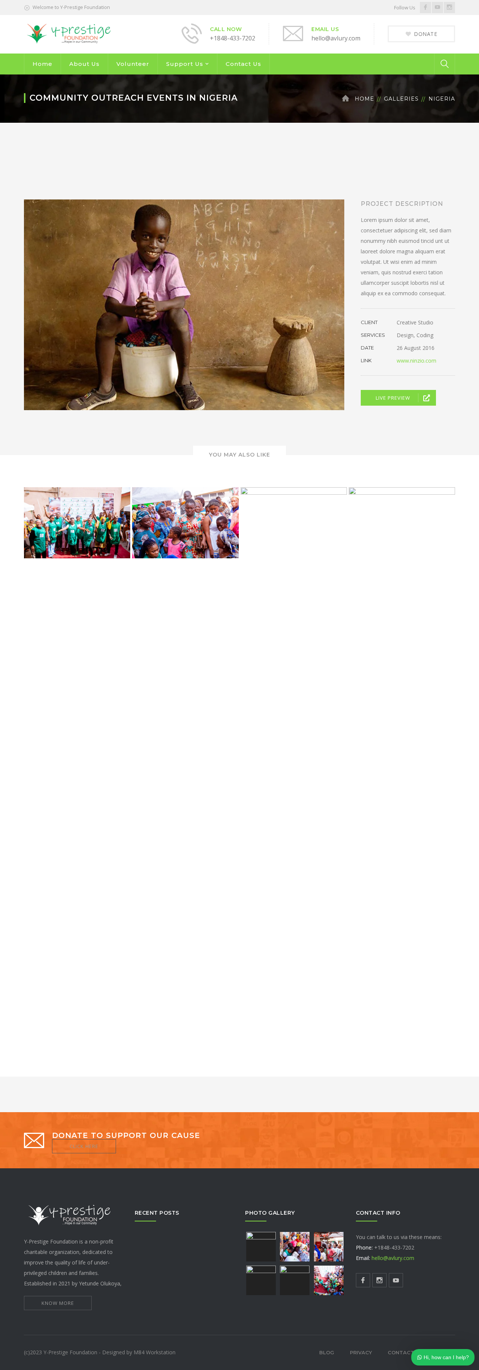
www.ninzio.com (416, 360)
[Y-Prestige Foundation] (70, 33)
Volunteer (132, 63)
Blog (326, 1352)
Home (42, 63)
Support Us (184, 63)
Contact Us (243, 63)
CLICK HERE (84, 1146)
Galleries (401, 98)
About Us (84, 63)
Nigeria (441, 98)
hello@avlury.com (393, 1257)
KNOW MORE (58, 1303)
